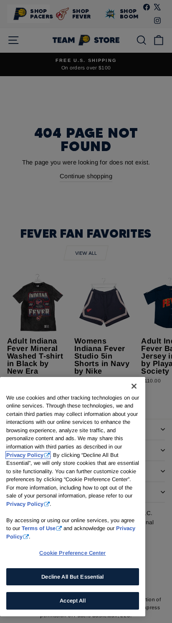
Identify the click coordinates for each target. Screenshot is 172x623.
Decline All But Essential (72, 577)
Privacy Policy (24, 455)
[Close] (134, 386)
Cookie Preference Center (72, 553)
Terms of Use (39, 528)
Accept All (72, 600)
